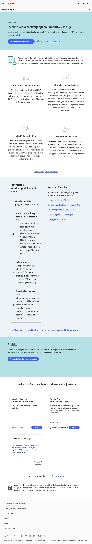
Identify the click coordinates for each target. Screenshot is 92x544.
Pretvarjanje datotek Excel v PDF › (62, 210)
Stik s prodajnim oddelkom (32, 450)
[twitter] (30, 536)
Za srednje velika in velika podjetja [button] (15, 509)
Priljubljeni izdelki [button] (9, 528)
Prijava (85, 3)
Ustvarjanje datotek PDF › (58, 200)
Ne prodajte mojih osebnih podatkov (67, 540)
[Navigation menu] (3, 3)
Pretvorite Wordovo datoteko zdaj (23, 359)
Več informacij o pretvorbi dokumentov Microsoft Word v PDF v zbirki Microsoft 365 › (46, 330)
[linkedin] (34, 536)
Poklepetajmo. (30, 448)
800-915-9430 (19, 450)
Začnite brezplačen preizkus (21, 41)
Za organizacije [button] (8, 513)
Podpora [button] (6, 518)
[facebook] (22, 536)
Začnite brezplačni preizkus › (46, 171)
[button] (78, 3)
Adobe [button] (6, 523)
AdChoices (84, 540)
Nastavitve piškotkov (50, 540)
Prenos (38, 463)
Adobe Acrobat (8, 9)
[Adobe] (11, 3)
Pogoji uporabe (39, 540)
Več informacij (58, 476)
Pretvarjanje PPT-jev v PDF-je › (60, 214)
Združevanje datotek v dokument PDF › (64, 205)
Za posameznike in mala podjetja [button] (14, 503)
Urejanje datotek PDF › (57, 219)
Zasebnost (30, 540)
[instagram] (26, 536)
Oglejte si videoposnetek (50, 41)
